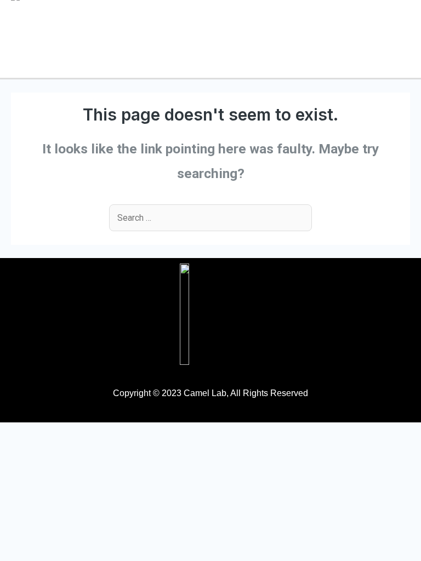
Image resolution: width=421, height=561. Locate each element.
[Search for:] (210, 218)
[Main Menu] (397, 39)
